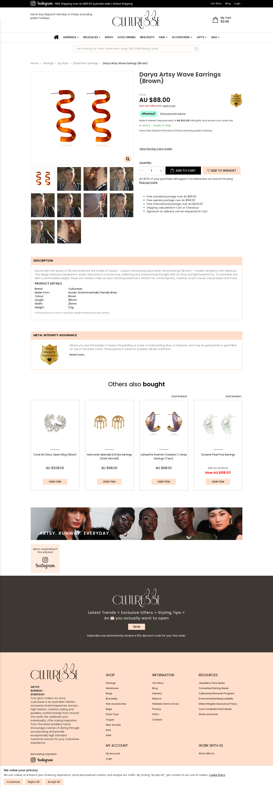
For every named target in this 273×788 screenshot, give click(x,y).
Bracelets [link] (111, 698)
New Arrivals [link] (113, 725)
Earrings (70, 37)
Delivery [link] (157, 693)
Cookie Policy (217, 775)
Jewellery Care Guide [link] (212, 683)
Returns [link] (156, 698)
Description (43, 260)
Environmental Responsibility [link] (216, 698)
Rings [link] (109, 693)
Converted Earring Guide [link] (214, 688)
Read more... (78, 355)
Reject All (34, 782)
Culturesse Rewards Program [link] (216, 693)
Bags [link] (109, 709)
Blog (228, 3)
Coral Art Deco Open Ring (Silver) (55, 454)
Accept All (54, 782)
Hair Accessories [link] (116, 704)
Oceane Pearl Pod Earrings (218, 454)
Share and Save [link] (208, 714)
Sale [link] (108, 735)
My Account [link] (113, 753)
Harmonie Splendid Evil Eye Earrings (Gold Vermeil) (109, 457)
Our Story (216, 3)
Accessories (181, 37)
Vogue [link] (110, 719)
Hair (162, 37)
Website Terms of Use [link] (165, 704)
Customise (13, 782)
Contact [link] (157, 719)
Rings (109, 37)
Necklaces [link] (112, 688)
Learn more (169, 105)
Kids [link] (108, 730)
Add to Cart (185, 170)
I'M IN (136, 627)
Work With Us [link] (206, 753)
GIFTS (201, 37)
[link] (42, 3)
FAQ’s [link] (155, 714)
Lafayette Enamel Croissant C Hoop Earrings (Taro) (164, 457)
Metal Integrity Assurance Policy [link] (218, 704)
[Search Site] (196, 48)
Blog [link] (155, 688)
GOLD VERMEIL (126, 37)
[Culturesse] (136, 19)
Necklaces (91, 37)
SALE (214, 37)
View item (55, 481)
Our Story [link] (157, 683)
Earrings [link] (111, 683)
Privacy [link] (156, 709)
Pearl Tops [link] (112, 714)
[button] (221, 171)
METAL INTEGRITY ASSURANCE (55, 335)
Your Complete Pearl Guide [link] (215, 709)
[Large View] (43, 179)
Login (237, 3)
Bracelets (147, 37)
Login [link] (109, 758)
